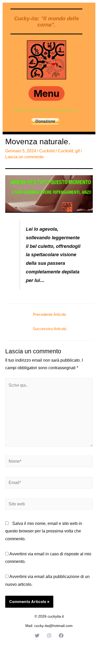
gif (77, 151)
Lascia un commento (24, 157)
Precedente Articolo (49, 314)
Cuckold (47, 151)
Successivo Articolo (49, 328)
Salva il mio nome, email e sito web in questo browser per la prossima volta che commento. (43, 531)
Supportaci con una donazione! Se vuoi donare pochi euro (42, 110)
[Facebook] (61, 635)
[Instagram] (49, 635)
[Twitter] (37, 635)
